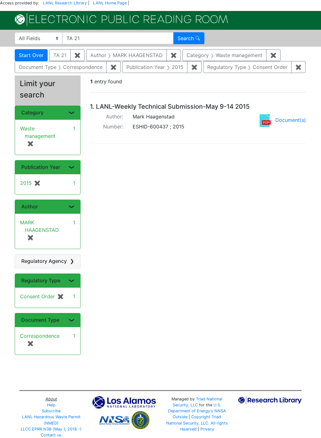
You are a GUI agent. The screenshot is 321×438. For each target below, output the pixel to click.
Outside (180, 417)
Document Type (40, 320)
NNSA (220, 411)
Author (29, 206)
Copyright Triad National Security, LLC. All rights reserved (197, 423)
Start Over (31, 55)
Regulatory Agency (44, 261)
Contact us (51, 435)
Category (32, 112)
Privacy (207, 429)
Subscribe (51, 411)
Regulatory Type (40, 280)
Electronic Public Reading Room (121, 19)
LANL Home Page (110, 3)
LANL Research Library (65, 3)
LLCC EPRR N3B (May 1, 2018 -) (51, 429)
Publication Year (40, 167)
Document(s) (290, 120)
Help (51, 405)
